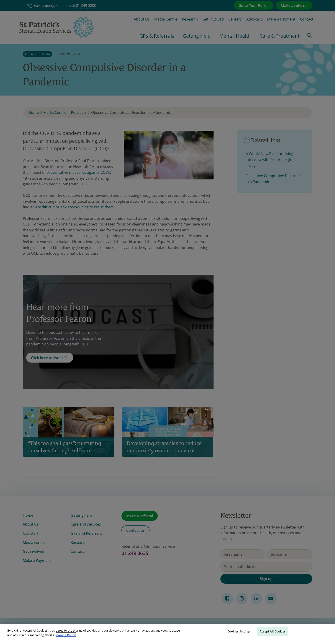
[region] (167, 632)
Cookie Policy (66, 635)
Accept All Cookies (273, 631)
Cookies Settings (239, 631)
